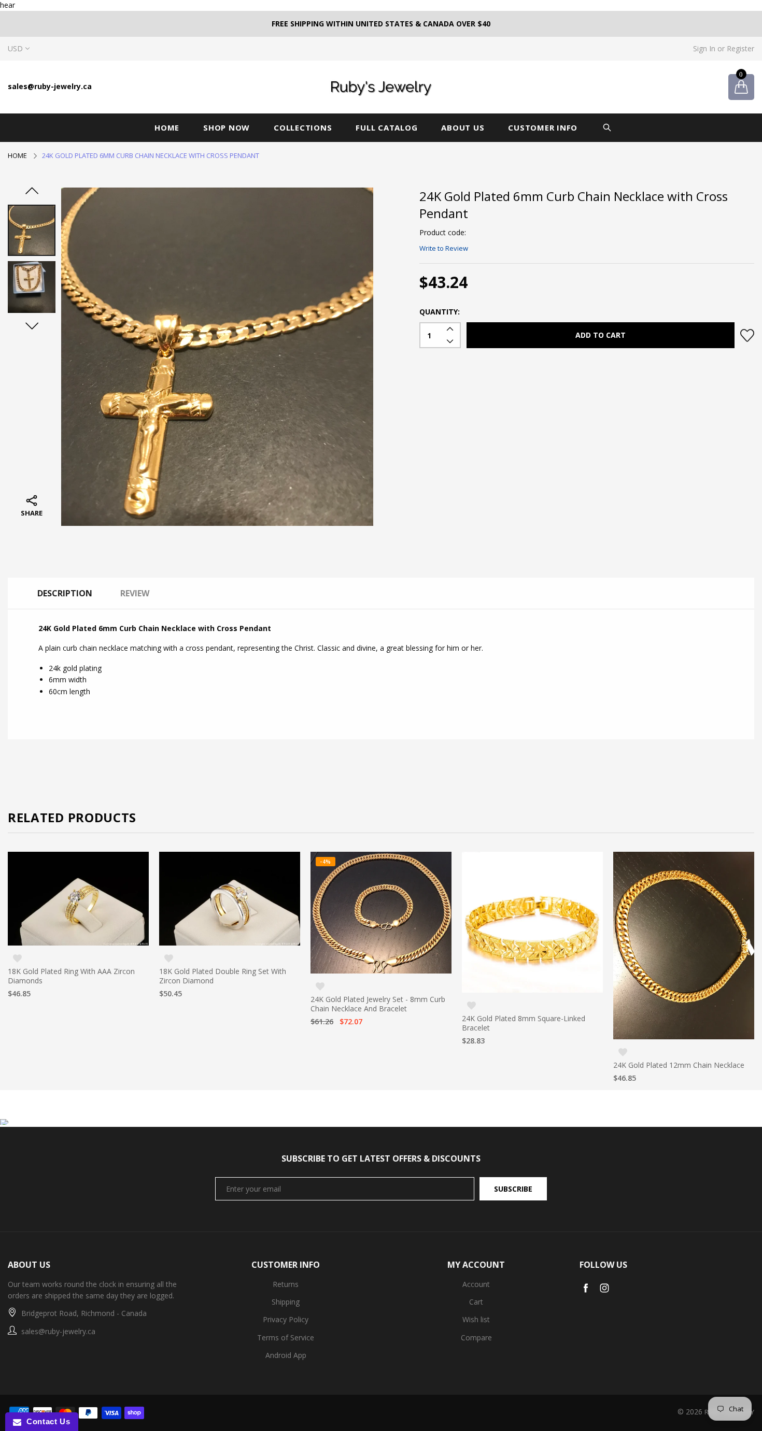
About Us (462, 127)
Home (166, 127)
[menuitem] (170, 127)
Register (740, 48)
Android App (285, 1355)
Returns (286, 1284)
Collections (303, 127)
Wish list (476, 1319)
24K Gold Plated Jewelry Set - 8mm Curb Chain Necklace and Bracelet (226, 1004)
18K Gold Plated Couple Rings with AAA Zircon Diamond (679, 1022)
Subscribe (513, 1189)
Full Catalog (386, 127)
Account (476, 1284)
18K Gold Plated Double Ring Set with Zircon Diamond (71, 976)
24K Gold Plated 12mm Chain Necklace (527, 1065)
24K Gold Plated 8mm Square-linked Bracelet (372, 1023)
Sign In (704, 48)
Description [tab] (64, 593)
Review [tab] (134, 593)
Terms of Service (285, 1337)
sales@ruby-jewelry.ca (50, 86)
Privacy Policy (285, 1319)
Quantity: (439, 312)
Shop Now (226, 127)
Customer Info (542, 127)
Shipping (286, 1302)
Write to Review (443, 248)
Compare (476, 1337)
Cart (476, 1302)
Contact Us (45, 1421)
